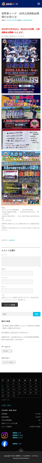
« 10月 (4, 405)
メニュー (38, 4)
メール (4, 278)
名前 (4, 269)
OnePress (35, 456)
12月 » (9, 405)
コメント (4, 254)
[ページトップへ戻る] (21, 451)
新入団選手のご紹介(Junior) (10, 333)
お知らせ (12, 240)
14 (3, 390)
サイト (4, 286)
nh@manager (27, 20)
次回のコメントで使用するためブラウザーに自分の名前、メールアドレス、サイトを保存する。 (21, 299)
